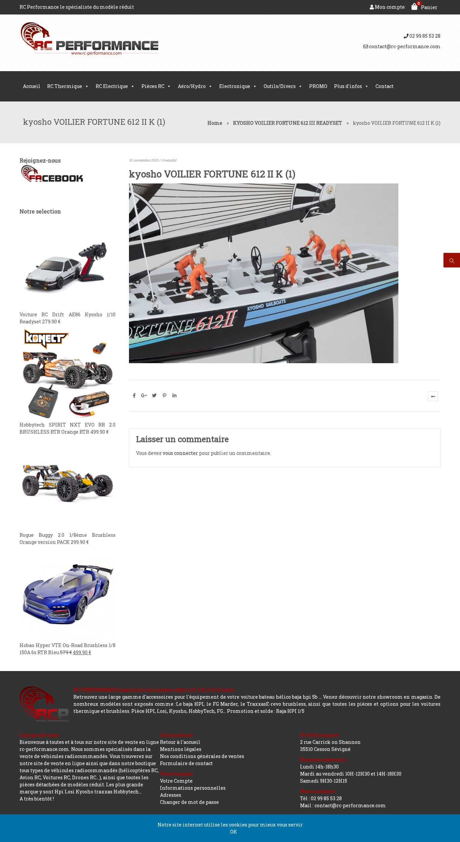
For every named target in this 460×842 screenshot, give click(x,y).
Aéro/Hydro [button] (192, 86)
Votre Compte (176, 781)
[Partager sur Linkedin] (174, 395)
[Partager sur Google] (144, 395)
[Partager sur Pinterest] (164, 395)
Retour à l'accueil (180, 742)
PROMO (318, 86)
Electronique (234, 86)
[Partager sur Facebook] (134, 395)
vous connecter (180, 453)
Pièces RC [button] (152, 86)
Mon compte (389, 7)
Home (214, 123)
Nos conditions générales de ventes (202, 756)
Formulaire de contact (186, 763)
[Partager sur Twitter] (154, 395)
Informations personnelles (193, 788)
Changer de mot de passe (189, 802)
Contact (384, 86)
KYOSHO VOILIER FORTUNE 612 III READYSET (287, 123)
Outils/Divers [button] (280, 86)
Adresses (170, 795)
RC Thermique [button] (64, 86)
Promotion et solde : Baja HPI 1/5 (265, 711)
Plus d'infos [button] (348, 86)
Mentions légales (180, 749)
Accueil (31, 86)
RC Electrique (112, 86)
